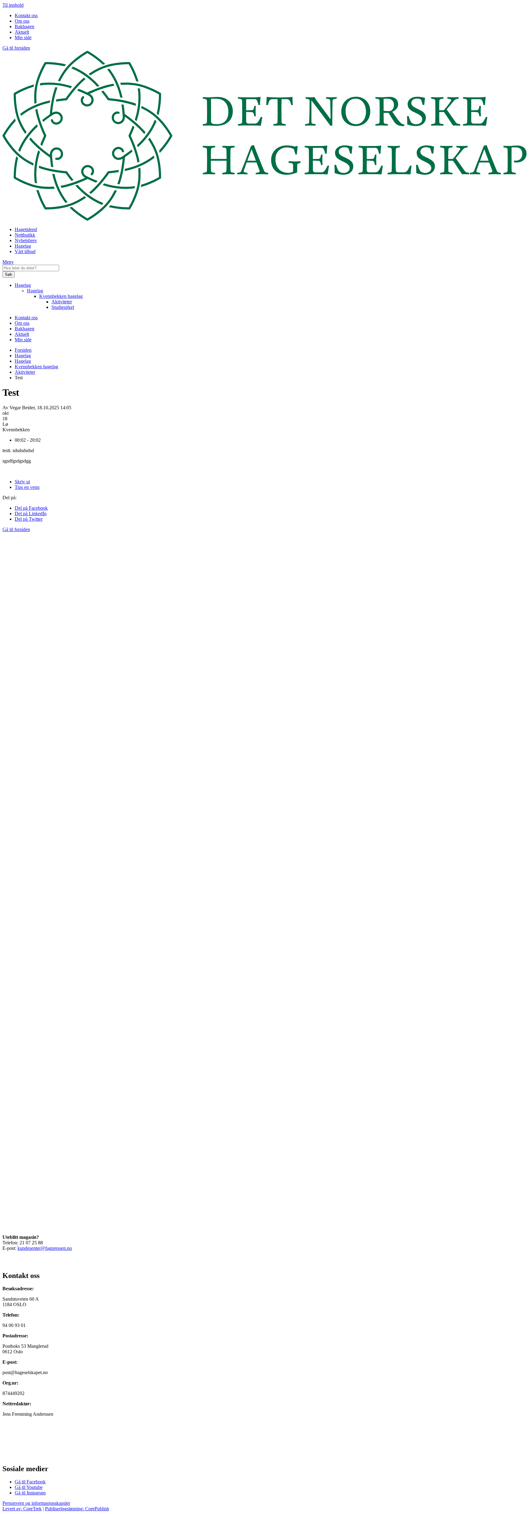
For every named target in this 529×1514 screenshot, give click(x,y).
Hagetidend (26, 229)
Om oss (22, 21)
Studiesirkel (62, 307)
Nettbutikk (25, 235)
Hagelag (23, 246)
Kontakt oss (26, 15)
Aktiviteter (61, 301)
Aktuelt (22, 32)
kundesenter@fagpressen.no (44, 1248)
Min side (23, 37)
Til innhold (13, 5)
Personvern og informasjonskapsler (36, 1503)
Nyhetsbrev (26, 240)
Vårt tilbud (25, 251)
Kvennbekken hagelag (61, 296)
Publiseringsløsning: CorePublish (77, 1508)
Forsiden (23, 350)
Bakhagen (24, 26)
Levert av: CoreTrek (22, 1508)
